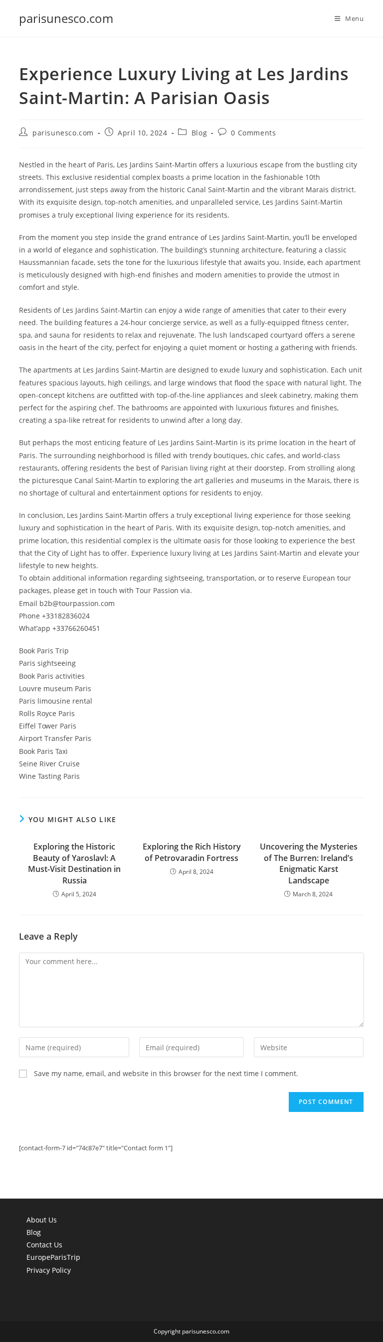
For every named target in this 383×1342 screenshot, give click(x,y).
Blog (199, 132)
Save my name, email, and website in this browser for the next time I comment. (166, 1073)
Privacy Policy (48, 1270)
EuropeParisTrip (53, 1257)
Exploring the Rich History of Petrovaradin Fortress (192, 852)
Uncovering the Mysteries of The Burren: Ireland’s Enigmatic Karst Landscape (309, 863)
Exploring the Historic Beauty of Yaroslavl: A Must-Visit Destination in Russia (74, 863)
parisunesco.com (66, 18)
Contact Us (44, 1244)
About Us (41, 1219)
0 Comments (253, 132)
